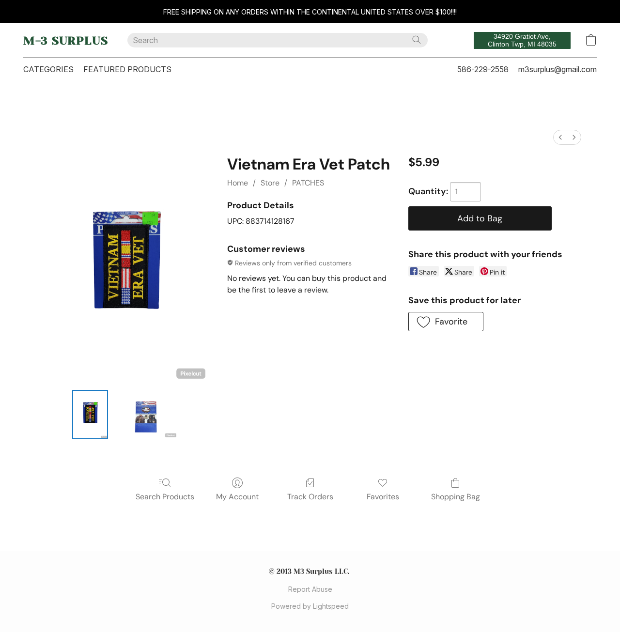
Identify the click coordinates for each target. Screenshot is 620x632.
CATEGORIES (48, 69)
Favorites (383, 497)
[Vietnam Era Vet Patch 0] (90, 414)
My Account (237, 497)
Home (237, 183)
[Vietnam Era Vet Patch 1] (145, 414)
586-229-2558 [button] (483, 69)
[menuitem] (560, 137)
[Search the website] (416, 39)
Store (270, 183)
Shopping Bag (455, 497)
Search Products (165, 497)
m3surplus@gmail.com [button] (557, 69)
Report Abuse (310, 589)
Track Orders (310, 497)
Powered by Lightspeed (310, 606)
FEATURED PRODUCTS (127, 69)
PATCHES (308, 183)
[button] (65, 40)
